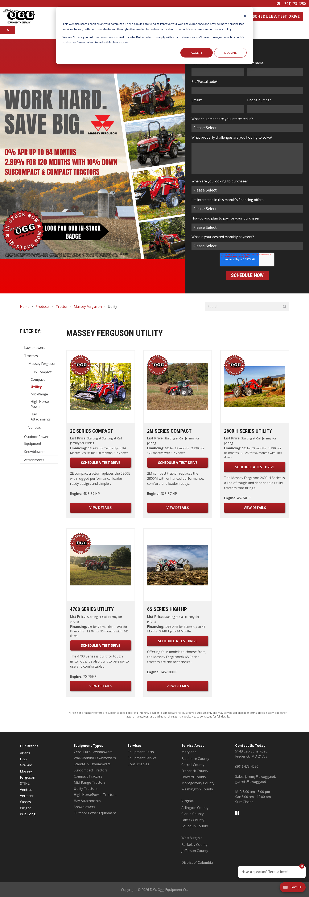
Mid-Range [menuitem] (39, 394)
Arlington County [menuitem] (195, 807)
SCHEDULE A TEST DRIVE (100, 462)
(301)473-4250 (295, 3)
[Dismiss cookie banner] (245, 16)
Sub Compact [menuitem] (41, 372)
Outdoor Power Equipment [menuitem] (36, 440)
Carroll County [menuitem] (192, 764)
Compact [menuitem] (38, 379)
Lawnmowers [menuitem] (34, 347)
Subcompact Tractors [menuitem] (91, 770)
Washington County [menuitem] (197, 789)
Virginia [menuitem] (187, 801)
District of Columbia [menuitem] (197, 862)
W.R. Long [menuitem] (28, 814)
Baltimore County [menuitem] (195, 758)
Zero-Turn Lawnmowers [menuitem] (93, 752)
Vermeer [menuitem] (27, 795)
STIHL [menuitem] (25, 783)
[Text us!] (292, 888)
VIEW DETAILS (100, 507)
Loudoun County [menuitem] (194, 826)
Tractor (62, 306)
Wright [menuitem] (25, 808)
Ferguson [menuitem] (27, 777)
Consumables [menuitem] (138, 764)
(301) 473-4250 (246, 766)
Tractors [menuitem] (31, 355)
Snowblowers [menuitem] (34, 451)
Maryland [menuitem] (188, 752)
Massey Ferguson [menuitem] (42, 363)
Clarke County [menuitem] (192, 813)
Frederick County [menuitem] (194, 770)
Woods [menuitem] (25, 801)
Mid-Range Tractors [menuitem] (90, 782)
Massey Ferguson (88, 306)
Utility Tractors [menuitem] (86, 788)
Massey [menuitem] (26, 771)
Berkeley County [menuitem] (194, 844)
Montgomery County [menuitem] (197, 783)
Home (24, 306)
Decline (230, 52)
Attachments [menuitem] (34, 460)
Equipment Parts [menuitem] (141, 752)
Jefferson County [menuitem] (194, 850)
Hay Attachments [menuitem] (41, 417)
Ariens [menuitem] (25, 753)
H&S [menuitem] (23, 759)
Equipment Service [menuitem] (142, 758)
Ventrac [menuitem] (34, 427)
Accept (197, 52)
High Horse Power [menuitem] (40, 404)
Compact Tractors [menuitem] (88, 776)
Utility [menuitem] (36, 386)
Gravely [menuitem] (26, 765)
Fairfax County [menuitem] (192, 820)
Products (43, 306)
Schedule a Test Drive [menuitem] (276, 16)
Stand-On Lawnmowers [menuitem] (92, 764)
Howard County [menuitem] (193, 777)
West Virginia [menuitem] (191, 837)
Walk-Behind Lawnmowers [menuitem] (95, 758)
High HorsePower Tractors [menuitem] (95, 794)
